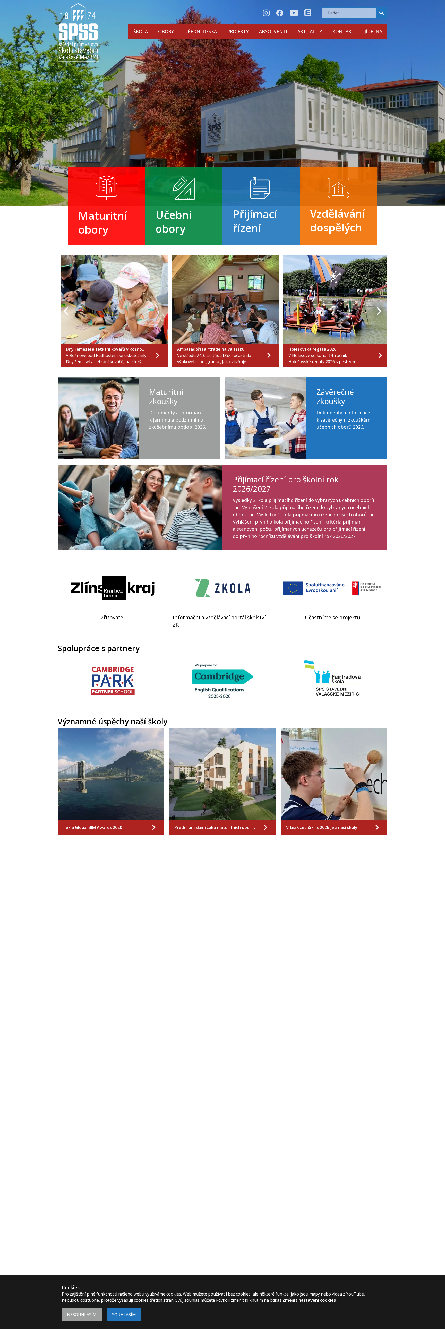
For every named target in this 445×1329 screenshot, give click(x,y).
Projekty (238, 31)
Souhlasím (124, 1314)
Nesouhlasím (82, 1314)
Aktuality (309, 31)
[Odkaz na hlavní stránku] (78, 32)
